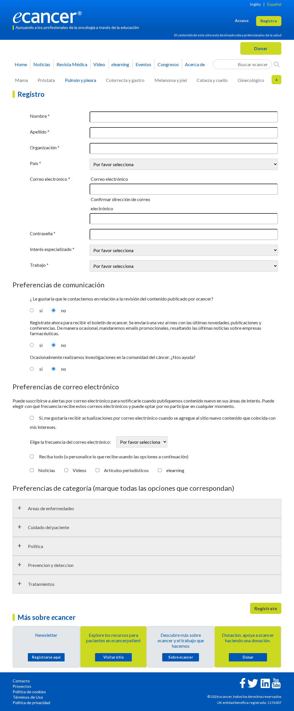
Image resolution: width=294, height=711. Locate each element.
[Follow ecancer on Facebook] (242, 682)
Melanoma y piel (170, 80)
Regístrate (265, 608)
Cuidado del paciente (48, 527)
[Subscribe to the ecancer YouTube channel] (276, 682)
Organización (43, 147)
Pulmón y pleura (80, 80)
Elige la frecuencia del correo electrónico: (71, 442)
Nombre (38, 116)
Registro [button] (268, 20)
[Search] (276, 64)
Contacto (21, 680)
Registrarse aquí (46, 657)
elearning (175, 470)
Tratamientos (41, 584)
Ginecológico (251, 80)
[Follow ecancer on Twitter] (253, 682)
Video (99, 64)
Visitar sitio (113, 657)
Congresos (168, 64)
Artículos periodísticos (126, 470)
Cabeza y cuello (212, 80)
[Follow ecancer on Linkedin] (265, 682)
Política (35, 546)
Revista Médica (72, 64)
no (63, 310)
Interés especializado (50, 249)
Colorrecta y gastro (125, 80)
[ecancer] (49, 16)
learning (120, 64)
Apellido (38, 131)
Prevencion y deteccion (51, 565)
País (34, 163)
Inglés (255, 4)
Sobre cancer (180, 657)
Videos (79, 470)
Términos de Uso (28, 697)
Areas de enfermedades (51, 508)
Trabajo (38, 265)
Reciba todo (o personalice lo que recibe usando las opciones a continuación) (113, 456)
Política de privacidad (31, 702)
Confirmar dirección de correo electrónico (120, 204)
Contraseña (41, 233)
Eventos (143, 64)
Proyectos (22, 686)
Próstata (46, 80)
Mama (21, 80)
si (40, 310)
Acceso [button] (242, 20)
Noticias (41, 64)
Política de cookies (29, 691)
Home (21, 64)
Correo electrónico (48, 179)
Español (274, 4)
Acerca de (195, 64)
